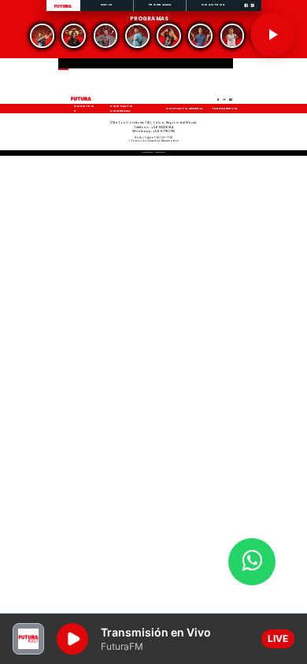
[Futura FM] (42, 36)
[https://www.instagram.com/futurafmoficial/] (252, 10)
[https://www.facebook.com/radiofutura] (246, 10)
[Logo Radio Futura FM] (63, 8)
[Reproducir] (272, 35)
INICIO (107, 4)
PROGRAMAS (160, 4)
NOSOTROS (213, 4)
